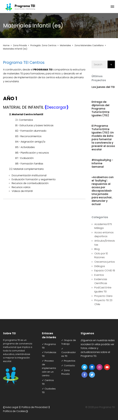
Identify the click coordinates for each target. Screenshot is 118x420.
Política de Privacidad (34, 407)
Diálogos (99, 266)
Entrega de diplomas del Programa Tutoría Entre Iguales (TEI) (100, 108)
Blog (97, 249)
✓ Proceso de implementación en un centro (49, 368)
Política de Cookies (14, 411)
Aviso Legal (11, 407)
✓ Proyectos (68, 360)
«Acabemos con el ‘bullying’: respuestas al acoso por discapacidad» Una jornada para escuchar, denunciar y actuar (103, 190)
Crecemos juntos (104, 262)
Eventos (99, 275)
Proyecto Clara (103, 296)
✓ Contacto (68, 365)
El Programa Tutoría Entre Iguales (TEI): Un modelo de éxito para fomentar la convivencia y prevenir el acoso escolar (103, 137)
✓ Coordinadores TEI (68, 352)
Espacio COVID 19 (104, 270)
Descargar (57, 107)
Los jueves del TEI (103, 87)
